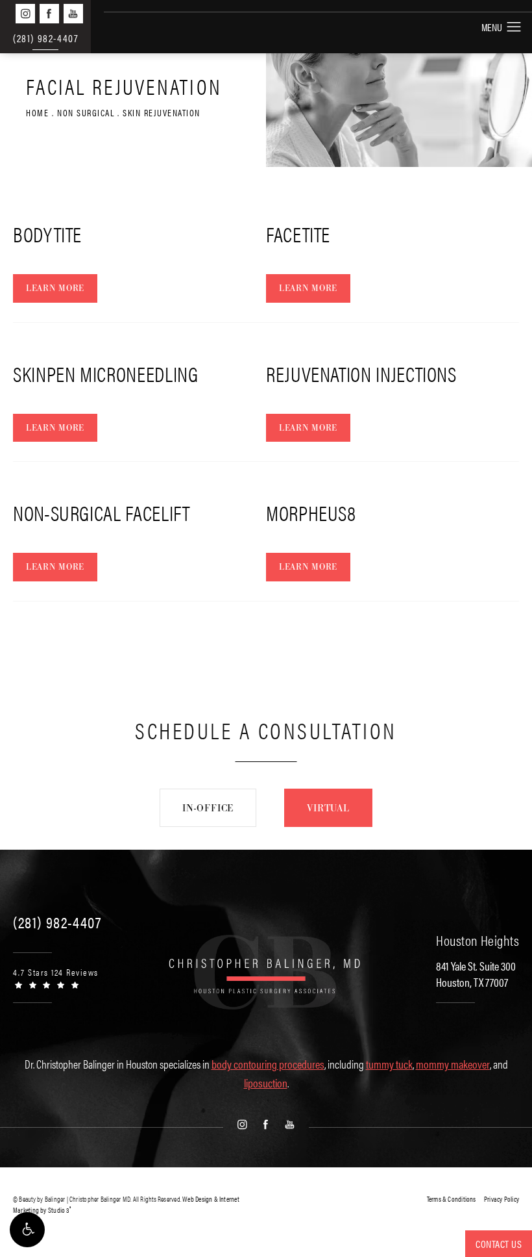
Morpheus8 (311, 512)
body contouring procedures (268, 1064)
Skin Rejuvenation (161, 112)
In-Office (208, 808)
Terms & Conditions (451, 1199)
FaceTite (298, 233)
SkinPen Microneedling (105, 373)
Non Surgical (85, 112)
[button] (27, 1229)
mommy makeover (453, 1064)
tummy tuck (389, 1064)
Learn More (55, 288)
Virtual (328, 808)
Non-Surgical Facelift (101, 512)
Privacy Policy (501, 1199)
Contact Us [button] (499, 1243)
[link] (57, 922)
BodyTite (47, 233)
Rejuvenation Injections (361, 373)
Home (37, 112)
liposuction (265, 1082)
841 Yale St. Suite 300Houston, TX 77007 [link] (476, 974)
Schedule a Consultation (266, 729)
